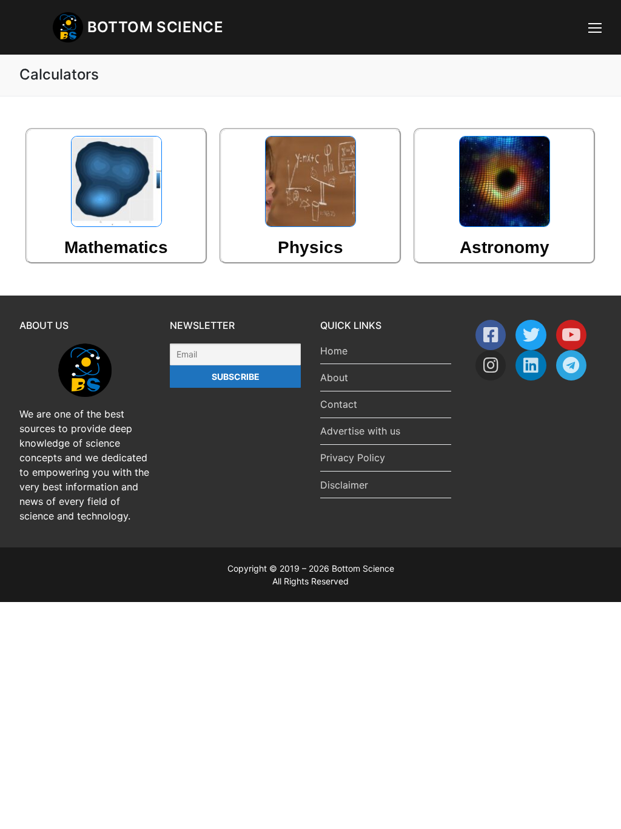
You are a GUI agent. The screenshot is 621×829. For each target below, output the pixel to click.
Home (333, 351)
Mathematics (116, 247)
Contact (338, 404)
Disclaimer (344, 485)
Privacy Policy (352, 458)
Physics (310, 247)
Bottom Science (155, 27)
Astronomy (504, 247)
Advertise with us (360, 431)
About (334, 377)
